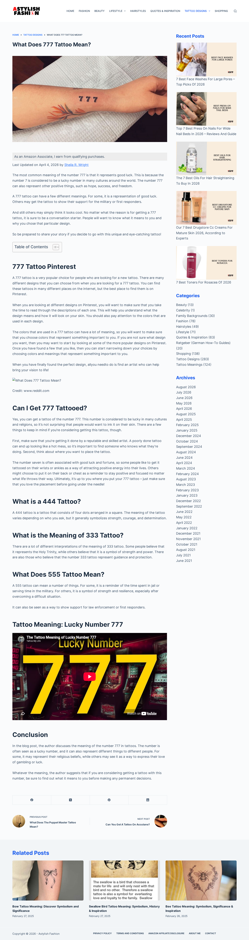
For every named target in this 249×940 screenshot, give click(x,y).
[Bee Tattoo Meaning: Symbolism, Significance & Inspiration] (201, 880)
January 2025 (186, 430)
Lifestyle (115, 10)
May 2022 (184, 517)
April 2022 (184, 523)
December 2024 (188, 436)
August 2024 (186, 452)
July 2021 (183, 555)
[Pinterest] (109, 800)
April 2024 (184, 463)
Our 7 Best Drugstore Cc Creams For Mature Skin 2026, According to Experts (204, 233)
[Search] (235, 11)
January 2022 (186, 528)
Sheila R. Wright (76, 165)
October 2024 (187, 441)
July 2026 (183, 392)
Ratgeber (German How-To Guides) (203, 343)
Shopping (221, 10)
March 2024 (185, 468)
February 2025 (187, 425)
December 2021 (188, 533)
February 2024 (187, 474)
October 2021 (186, 544)
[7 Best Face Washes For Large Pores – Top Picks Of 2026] (206, 59)
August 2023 (186, 479)
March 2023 (185, 485)
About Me (195, 933)
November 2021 (188, 539)
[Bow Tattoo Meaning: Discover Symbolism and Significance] (47, 880)
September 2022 (189, 506)
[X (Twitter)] (70, 800)
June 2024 (184, 457)
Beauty (99, 10)
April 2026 (184, 409)
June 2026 (184, 398)
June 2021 (184, 561)
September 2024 (189, 447)
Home (70, 10)
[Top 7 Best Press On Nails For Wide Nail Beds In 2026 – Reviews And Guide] (206, 109)
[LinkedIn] (148, 800)
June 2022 (184, 512)
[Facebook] (32, 800)
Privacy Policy (102, 933)
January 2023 (186, 495)
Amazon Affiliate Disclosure (166, 933)
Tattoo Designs (196, 10)
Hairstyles (138, 10)
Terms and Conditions (130, 933)
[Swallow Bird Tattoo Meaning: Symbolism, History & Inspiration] (124, 880)
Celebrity (183, 310)
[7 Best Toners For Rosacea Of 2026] (206, 263)
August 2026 (186, 387)
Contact (210, 933)
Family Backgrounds (191, 316)
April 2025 (184, 419)
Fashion (84, 10)
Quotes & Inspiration (165, 10)
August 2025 (186, 414)
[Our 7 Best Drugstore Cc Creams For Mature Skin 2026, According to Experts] (206, 208)
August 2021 (185, 550)
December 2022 (188, 501)
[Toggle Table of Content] (54, 247)
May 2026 (184, 403)
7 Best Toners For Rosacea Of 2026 (203, 282)
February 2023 (187, 490)
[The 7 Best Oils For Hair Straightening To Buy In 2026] (206, 158)
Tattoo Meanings (189, 364)
